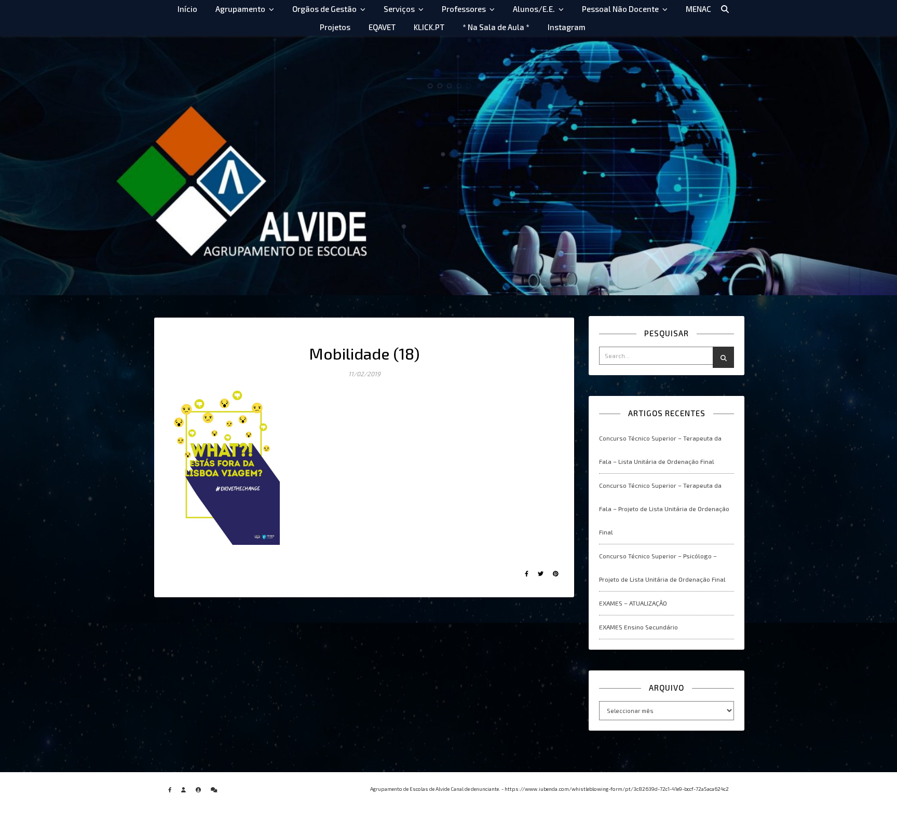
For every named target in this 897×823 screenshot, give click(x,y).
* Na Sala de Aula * (496, 27)
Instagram (567, 27)
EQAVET (382, 27)
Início (187, 8)
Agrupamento (240, 8)
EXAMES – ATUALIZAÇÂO (633, 603)
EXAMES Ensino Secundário (638, 626)
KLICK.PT (429, 27)
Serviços (399, 8)
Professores (464, 8)
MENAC (698, 8)
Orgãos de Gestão (324, 8)
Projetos (335, 27)
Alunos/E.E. (534, 8)
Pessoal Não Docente (620, 8)
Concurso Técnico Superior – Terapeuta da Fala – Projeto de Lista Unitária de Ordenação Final (664, 509)
